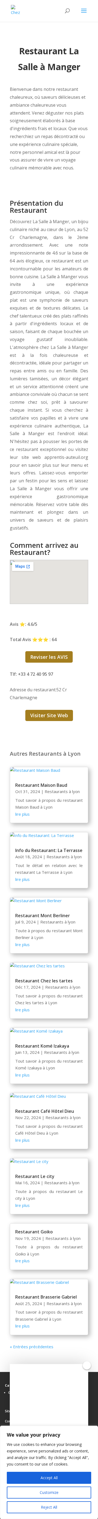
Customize (49, 1492)
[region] (49, 1472)
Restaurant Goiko (34, 1232)
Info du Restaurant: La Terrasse (48, 850)
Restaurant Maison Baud (41, 785)
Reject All (49, 1507)
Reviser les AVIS (49, 657)
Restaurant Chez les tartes (44, 981)
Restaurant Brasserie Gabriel (46, 1297)
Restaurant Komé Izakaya (42, 1046)
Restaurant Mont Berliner (42, 916)
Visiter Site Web (49, 715)
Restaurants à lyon (62, 791)
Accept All (49, 1477)
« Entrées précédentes (31, 1346)
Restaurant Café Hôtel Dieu (44, 1111)
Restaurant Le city (34, 1176)
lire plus (22, 814)
